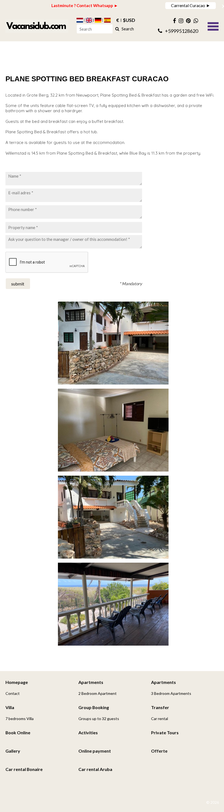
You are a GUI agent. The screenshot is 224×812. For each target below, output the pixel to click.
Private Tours (165, 732)
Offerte (159, 750)
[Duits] (98, 20)
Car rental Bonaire (24, 769)
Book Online (17, 732)
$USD (129, 20)
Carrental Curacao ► (190, 5)
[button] (213, 26)
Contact (12, 693)
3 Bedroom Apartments (171, 693)
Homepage (16, 682)
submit (17, 283)
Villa (9, 707)
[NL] (79, 20)
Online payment (94, 750)
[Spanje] (107, 20)
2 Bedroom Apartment (97, 693)
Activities (88, 732)
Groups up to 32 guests (98, 718)
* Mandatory (130, 283)
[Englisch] (89, 20)
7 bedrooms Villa (19, 718)
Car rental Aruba (95, 769)
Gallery (12, 750)
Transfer (160, 707)
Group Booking (93, 707)
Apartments (90, 682)
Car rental (159, 718)
